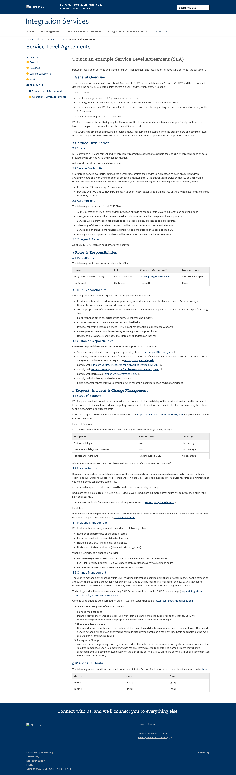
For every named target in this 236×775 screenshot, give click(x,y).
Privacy (30, 764)
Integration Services (57, 21)
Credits (151, 723)
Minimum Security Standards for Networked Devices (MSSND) (126, 364)
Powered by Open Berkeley (39, 752)
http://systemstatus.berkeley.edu (175, 600)
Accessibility (32, 756)
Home (30, 31)
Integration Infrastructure (84, 31)
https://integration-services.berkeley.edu (160, 414)
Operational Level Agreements (49, 96)
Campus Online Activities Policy (121, 373)
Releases (35, 67)
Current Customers (40, 73)
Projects (34, 62)
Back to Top (204, 752)
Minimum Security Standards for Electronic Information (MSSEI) (126, 369)
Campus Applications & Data (152, 733)
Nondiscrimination (35, 760)
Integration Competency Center (128, 31)
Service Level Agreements (47, 91)
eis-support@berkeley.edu (155, 276)
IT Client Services (125, 517)
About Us (162, 31)
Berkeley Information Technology (155, 737)
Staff (32, 79)
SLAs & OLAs (57, 39)
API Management (50, 31)
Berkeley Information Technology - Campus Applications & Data (82, 6)
